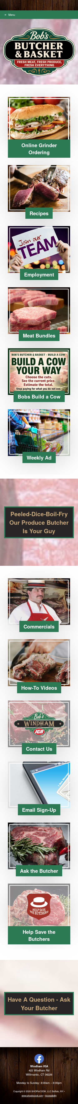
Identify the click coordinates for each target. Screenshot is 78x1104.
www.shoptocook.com (32, 1095)
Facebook (39, 1059)
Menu (11, 15)
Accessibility (51, 1095)
